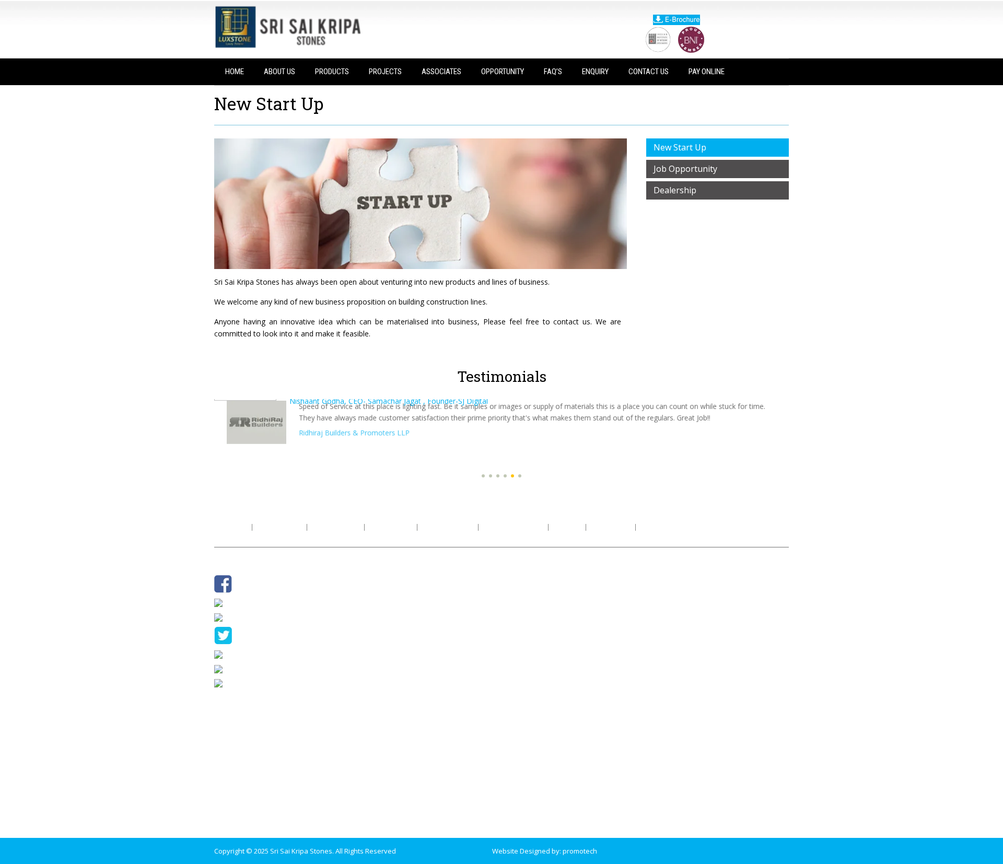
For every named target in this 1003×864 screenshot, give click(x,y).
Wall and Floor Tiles (388, 620)
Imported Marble (384, 593)
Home (234, 71)
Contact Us (648, 71)
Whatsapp (244, 616)
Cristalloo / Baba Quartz (396, 728)
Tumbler (240, 654)
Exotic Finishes (381, 742)
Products (332, 71)
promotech (580, 851)
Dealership (675, 190)
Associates (441, 71)
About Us (279, 71)
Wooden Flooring (385, 701)
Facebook (252, 583)
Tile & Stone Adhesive (392, 688)
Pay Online (707, 71)
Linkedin (241, 682)
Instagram (243, 602)
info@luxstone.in (548, 818)
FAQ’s (553, 71)
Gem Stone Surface (389, 660)
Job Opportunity (685, 168)
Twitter (247, 634)
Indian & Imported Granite (399, 579)
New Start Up (680, 147)
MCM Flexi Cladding (388, 715)
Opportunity (502, 71)
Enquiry (595, 71)
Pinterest (242, 668)
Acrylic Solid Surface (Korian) (403, 674)
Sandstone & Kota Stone (397, 633)
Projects (385, 71)
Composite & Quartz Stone (400, 606)
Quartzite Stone (383, 647)
